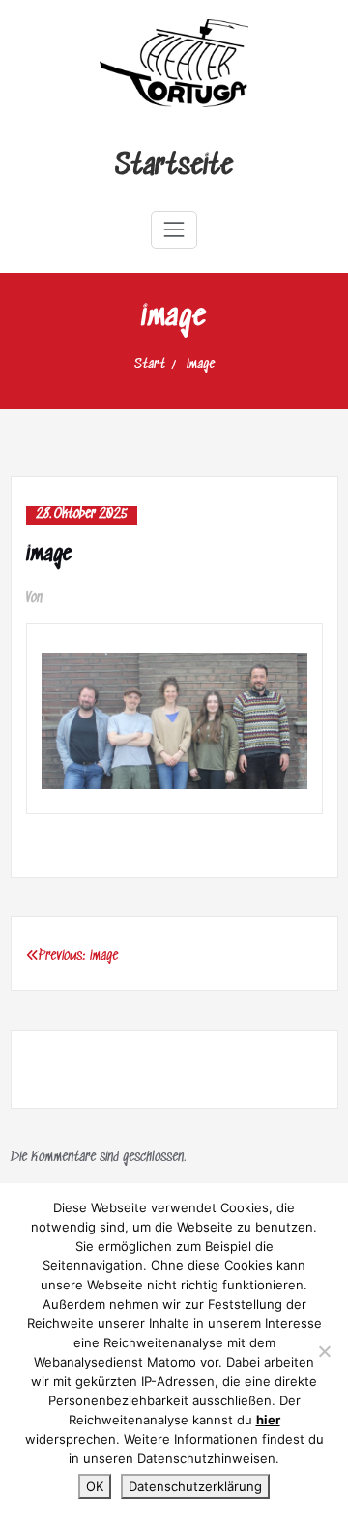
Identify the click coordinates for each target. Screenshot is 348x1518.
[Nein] (324, 1351)
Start (149, 364)
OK (94, 1486)
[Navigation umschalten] (174, 229)
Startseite (174, 166)
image (201, 364)
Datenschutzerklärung (195, 1486)
